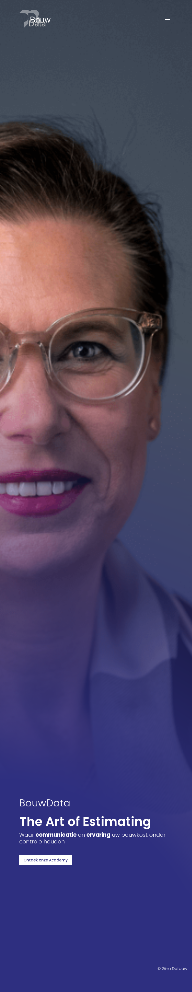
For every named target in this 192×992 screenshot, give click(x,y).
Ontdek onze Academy (46, 860)
